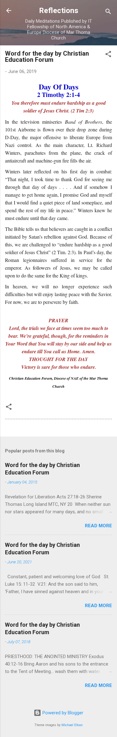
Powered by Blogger (62, 713)
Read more (98, 526)
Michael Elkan (72, 725)
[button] (108, 55)
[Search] (108, 12)
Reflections (58, 10)
